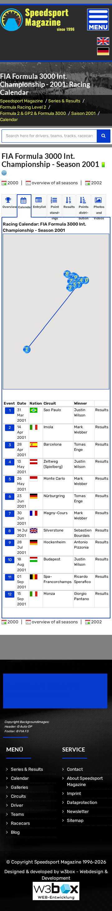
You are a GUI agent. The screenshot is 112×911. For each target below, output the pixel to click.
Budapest (52, 559)
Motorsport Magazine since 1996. (38, 695)
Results (101, 410)
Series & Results (64, 101)
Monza (49, 593)
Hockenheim (55, 542)
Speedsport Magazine (21, 101)
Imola (48, 427)
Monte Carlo (54, 478)
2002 (96, 183)
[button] (27, 349)
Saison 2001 (83, 113)
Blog (15, 832)
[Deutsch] (104, 51)
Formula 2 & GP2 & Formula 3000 (33, 113)
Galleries (19, 787)
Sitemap (75, 820)
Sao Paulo (52, 410)
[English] (104, 41)
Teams (17, 814)
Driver (17, 805)
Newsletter (78, 811)
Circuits (18, 796)
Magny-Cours (56, 513)
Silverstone (53, 530)
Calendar (9, 119)
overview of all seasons (54, 183)
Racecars (20, 823)
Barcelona (53, 444)
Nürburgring (54, 496)
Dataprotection (82, 802)
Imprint (74, 793)
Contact (75, 769)
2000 (12, 183)
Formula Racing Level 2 (23, 107)
